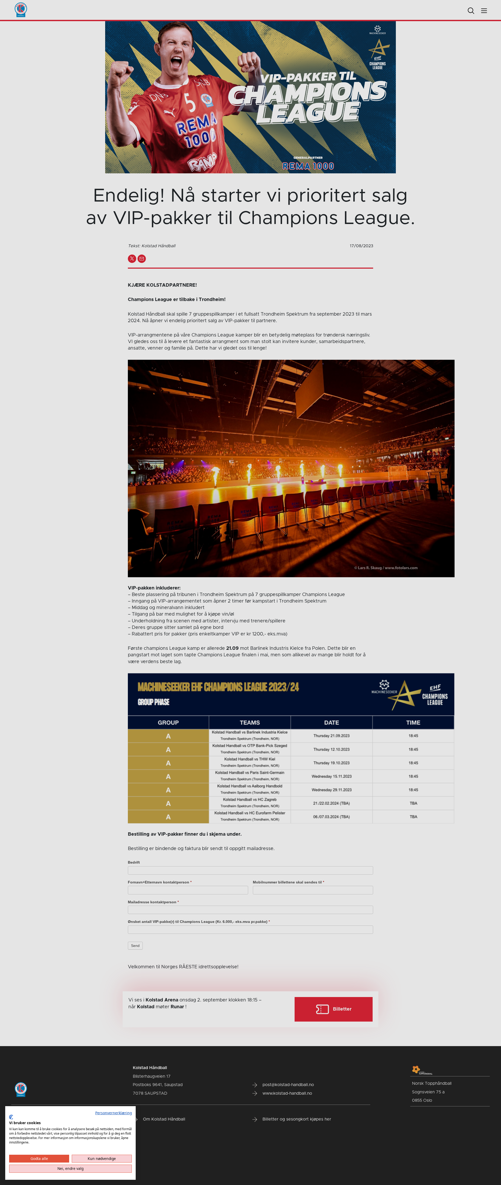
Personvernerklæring (113, 1112)
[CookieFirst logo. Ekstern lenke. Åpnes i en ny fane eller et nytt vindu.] (11, 1117)
